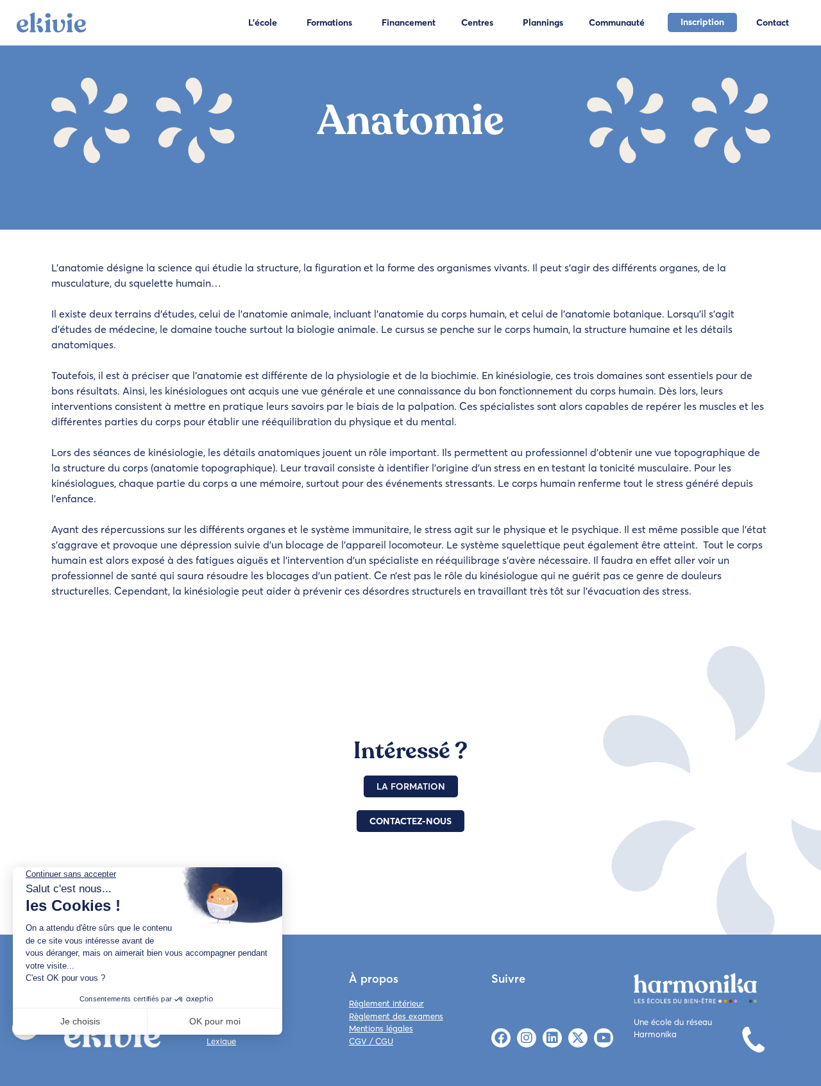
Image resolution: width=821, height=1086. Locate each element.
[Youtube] (603, 1038)
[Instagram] (526, 1038)
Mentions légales (381, 1028)
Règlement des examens (396, 1016)
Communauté (617, 22)
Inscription (702, 22)
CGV (358, 1041)
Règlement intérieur (386, 1003)
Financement (409, 22)
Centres (477, 22)
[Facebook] (501, 1038)
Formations (329, 22)
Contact (772, 22)
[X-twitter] (578, 1038)
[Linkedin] (552, 1038)
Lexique (221, 1041)
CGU (384, 1041)
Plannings (543, 22)
